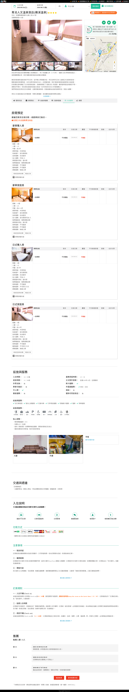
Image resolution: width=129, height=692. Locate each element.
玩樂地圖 (118, 1)
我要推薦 (59, 678)
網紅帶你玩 (110, 1)
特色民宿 (94, 1)
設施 (44, 100)
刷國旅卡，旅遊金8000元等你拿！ (105, 12)
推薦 (80, 100)
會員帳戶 (126, 1)
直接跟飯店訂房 (84, 1)
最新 (19, 100)
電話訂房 (28, 173)
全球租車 (102, 1)
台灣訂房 (74, 1)
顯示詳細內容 (89, 440)
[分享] (104, 22)
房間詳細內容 (19, 177)
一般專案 (37, 138)
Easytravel (67, 690)
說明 (70, 100)
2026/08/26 (74, 137)
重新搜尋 (95, 6)
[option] (30, 444)
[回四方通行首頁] (3, 1)
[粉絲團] (109, 22)
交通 (57, 100)
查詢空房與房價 (18, 173)
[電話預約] (114, 22)
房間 (31, 100)
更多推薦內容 (73, 678)
